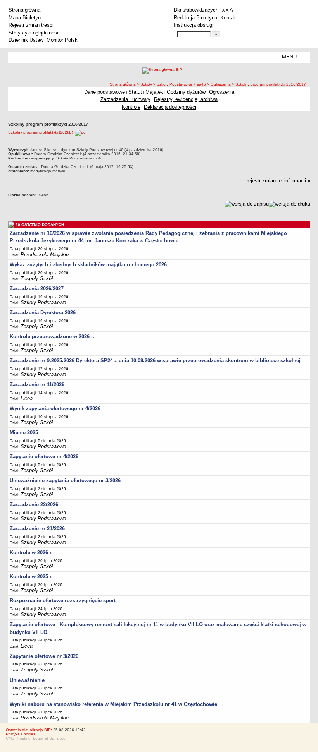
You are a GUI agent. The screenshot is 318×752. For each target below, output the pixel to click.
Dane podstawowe (104, 92)
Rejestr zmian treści (31, 25)
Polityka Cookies (20, 734)
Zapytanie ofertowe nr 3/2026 (44, 656)
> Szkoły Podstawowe (172, 84)
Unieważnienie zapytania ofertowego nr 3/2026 (65, 480)
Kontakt (229, 18)
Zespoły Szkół (37, 278)
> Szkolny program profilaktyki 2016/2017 (269, 84)
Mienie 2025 (24, 432)
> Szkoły (144, 84)
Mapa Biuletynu (26, 18)
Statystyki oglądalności (35, 33)
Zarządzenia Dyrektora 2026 (43, 312)
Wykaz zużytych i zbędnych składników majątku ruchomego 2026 (88, 264)
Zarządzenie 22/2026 (34, 504)
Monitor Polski (63, 40)
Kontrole (131, 107)
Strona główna (24, 10)
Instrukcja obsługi (193, 25)
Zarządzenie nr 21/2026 (37, 528)
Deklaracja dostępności (170, 107)
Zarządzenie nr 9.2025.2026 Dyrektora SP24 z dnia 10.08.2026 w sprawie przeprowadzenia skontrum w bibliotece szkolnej (155, 360)
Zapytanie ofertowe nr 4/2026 (44, 456)
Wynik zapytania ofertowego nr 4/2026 (55, 408)
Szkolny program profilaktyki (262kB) (41, 132)
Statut (135, 92)
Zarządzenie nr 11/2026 (37, 384)
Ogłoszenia (221, 92)
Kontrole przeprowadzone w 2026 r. (52, 336)
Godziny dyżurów (186, 92)
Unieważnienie (27, 680)
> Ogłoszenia (219, 84)
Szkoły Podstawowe (43, 302)
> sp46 (200, 84)
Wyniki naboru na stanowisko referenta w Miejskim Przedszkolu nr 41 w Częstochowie (113, 704)
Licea (27, 398)
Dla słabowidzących (196, 10)
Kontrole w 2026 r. (31, 552)
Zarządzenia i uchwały (125, 99)
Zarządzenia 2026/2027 (37, 288)
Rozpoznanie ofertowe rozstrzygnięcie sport (63, 600)
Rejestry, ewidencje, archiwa (186, 99)
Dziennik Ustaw (26, 40)
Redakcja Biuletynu (195, 18)
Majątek (154, 92)
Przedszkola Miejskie (45, 254)
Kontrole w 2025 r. (31, 576)
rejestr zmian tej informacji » (278, 180)
